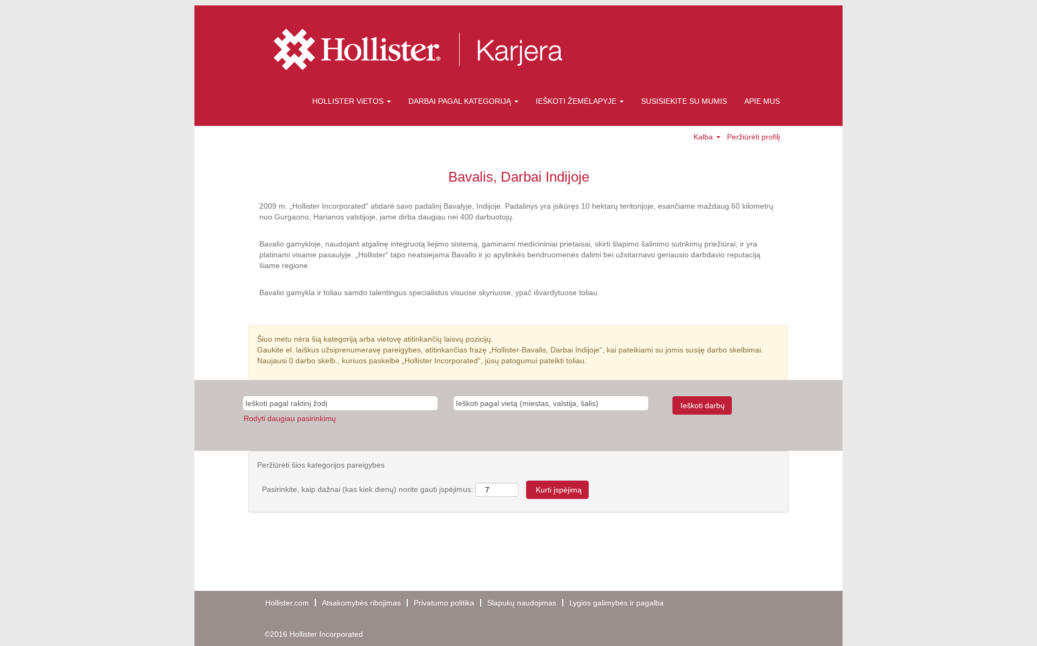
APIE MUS (762, 101)
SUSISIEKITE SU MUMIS (684, 101)
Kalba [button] (704, 136)
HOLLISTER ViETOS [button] (349, 101)
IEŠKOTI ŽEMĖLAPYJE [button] (577, 101)
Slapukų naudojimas (521, 602)
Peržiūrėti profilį (753, 136)
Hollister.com (287, 602)
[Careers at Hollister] (444, 49)
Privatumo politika (444, 602)
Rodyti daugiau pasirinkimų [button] (290, 418)
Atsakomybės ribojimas (361, 602)
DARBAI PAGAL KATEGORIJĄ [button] (460, 101)
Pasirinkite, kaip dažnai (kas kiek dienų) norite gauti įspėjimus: (367, 489)
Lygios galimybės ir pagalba (616, 602)
